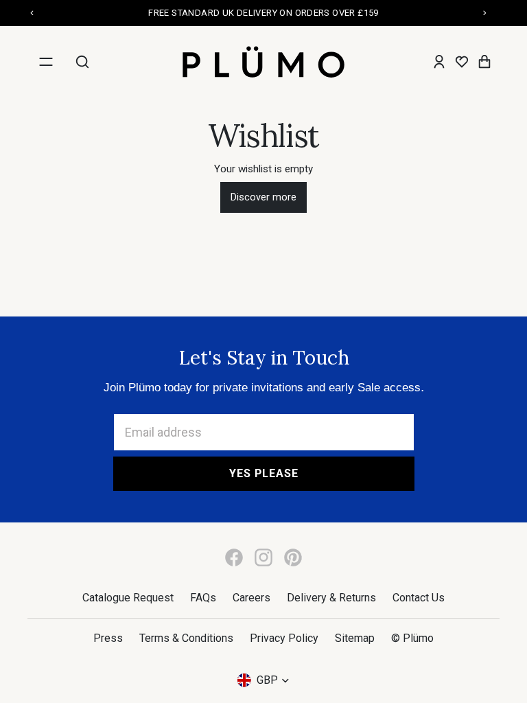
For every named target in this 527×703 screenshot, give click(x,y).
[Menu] (46, 61)
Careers (251, 597)
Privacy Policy (284, 638)
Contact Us (419, 597)
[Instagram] (263, 557)
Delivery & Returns (331, 597)
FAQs (203, 597)
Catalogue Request (128, 597)
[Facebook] (234, 557)
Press (108, 638)
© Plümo (412, 638)
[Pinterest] (293, 557)
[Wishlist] (461, 62)
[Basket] (484, 62)
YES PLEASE (263, 473)
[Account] (439, 62)
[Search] (82, 62)
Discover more (263, 197)
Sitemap (355, 638)
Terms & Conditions (186, 638)
